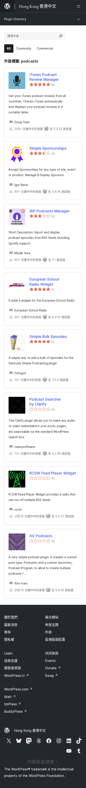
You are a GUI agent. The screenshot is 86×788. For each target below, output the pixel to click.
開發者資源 (12, 668)
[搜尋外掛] (61, 36)
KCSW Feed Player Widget (52, 473)
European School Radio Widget (44, 281)
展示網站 (51, 617)
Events (50, 661)
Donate (53, 668)
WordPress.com (18, 689)
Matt (10, 697)
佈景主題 (51, 625)
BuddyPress (15, 711)
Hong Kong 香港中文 (30, 730)
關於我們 (11, 617)
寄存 (7, 632)
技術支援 (11, 661)
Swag (51, 675)
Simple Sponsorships (48, 148)
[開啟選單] (79, 6)
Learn (8, 653)
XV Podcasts (40, 536)
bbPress (12, 704)
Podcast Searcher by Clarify (45, 401)
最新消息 (11, 625)
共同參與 (51, 653)
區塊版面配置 (55, 639)
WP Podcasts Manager (49, 211)
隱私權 (9, 639)
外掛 (48, 632)
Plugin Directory (15, 19)
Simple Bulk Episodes (48, 336)
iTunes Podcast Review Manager (44, 77)
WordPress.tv (16, 675)
